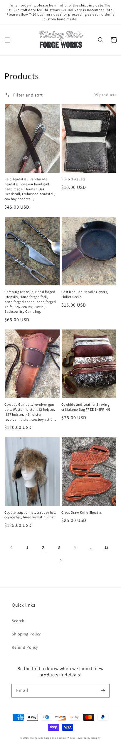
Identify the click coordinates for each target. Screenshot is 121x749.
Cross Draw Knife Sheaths (81, 512)
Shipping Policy (26, 634)
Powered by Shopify (88, 737)
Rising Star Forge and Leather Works (52, 737)
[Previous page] (11, 547)
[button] (7, 40)
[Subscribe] (102, 690)
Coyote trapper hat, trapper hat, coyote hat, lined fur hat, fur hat (30, 515)
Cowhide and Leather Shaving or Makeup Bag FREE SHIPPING (85, 407)
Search (18, 620)
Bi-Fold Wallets (73, 179)
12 (107, 547)
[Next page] (60, 560)
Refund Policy (25, 647)
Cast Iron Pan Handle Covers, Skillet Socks (84, 294)
